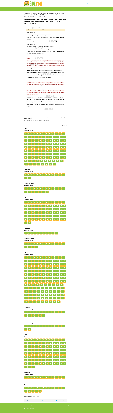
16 (32, 137)
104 (49, 160)
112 (42, 164)
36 (61, 140)
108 (26, 164)
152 (42, 301)
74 (25, 154)
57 (50, 147)
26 (25, 140)
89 (36, 157)
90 (40, 157)
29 (36, 140)
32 (47, 140)
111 (38, 164)
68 (47, 150)
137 (63, 294)
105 (53, 160)
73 (64, 150)
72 (61, 150)
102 (41, 160)
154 (50, 301)
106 (57, 160)
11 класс (78, 9)
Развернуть (64, 125)
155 (54, 301)
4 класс (31, 9)
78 (40, 154)
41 (36, 143)
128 (26, 294)
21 (50, 137)
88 (32, 157)
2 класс (17, 9)
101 (37, 160)
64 (32, 150)
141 (38, 298)
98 (25, 160)
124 (50, 291)
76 (32, 154)
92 (47, 157)
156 (58, 301)
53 (36, 147)
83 (57, 154)
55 (43, 147)
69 (50, 150)
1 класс (11, 9)
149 (30, 301)
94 (54, 157)
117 (63, 288)
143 (46, 298)
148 (26, 301)
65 (36, 150)
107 (61, 160)
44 (47, 143)
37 (64, 140)
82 (54, 154)
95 (57, 157)
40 (32, 143)
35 (57, 140)
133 (46, 294)
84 (61, 154)
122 (42, 291)
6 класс (44, 9)
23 (57, 137)
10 (52, 133)
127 (63, 291)
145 (54, 298)
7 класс (50, 9)
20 (47, 137)
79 (43, 154)
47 (57, 143)
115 (54, 164)
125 (54, 291)
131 (38, 294)
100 (33, 160)
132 (42, 294)
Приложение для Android (29, 408)
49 (64, 143)
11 (56, 133)
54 (40, 147)
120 (34, 291)
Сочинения (85, 9)
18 (40, 137)
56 (47, 147)
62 (25, 150)
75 (29, 154)
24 (61, 137)
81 (50, 154)
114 (50, 164)
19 (43, 137)
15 (29, 137)
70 (54, 150)
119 (30, 291)
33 (50, 140)
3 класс (24, 9)
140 (34, 298)
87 (29, 157)
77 (36, 154)
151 (38, 301)
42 (40, 143)
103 (45, 160)
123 (46, 291)
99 (29, 160)
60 (61, 147)
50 (25, 147)
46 (54, 143)
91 (43, 157)
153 (46, 301)
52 (32, 147)
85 (64, 154)
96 (61, 157)
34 (54, 140)
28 (32, 140)
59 (57, 147)
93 (50, 157)
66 (40, 150)
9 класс (64, 9)
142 (42, 298)
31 (43, 140)
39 (29, 143)
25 (64, 137)
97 (64, 157)
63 (29, 150)
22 (54, 137)
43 (43, 143)
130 (34, 294)
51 (29, 147)
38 (25, 143)
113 (46, 164)
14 (25, 137)
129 (30, 294)
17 (36, 137)
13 (63, 133)
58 (54, 147)
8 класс (57, 9)
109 (30, 164)
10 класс (71, 9)
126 (58, 291)
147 (63, 298)
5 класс (37, 9)
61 (64, 147)
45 (50, 143)
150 (34, 301)
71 (57, 150)
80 (47, 154)
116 (58, 288)
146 (58, 298)
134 (50, 294)
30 (40, 140)
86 (25, 157)
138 (26, 298)
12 (60, 133)
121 (38, 291)
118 (26, 291)
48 (61, 143)
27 (29, 140)
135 (54, 294)
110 (34, 164)
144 (50, 298)
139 (30, 298)
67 (43, 150)
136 (58, 294)
